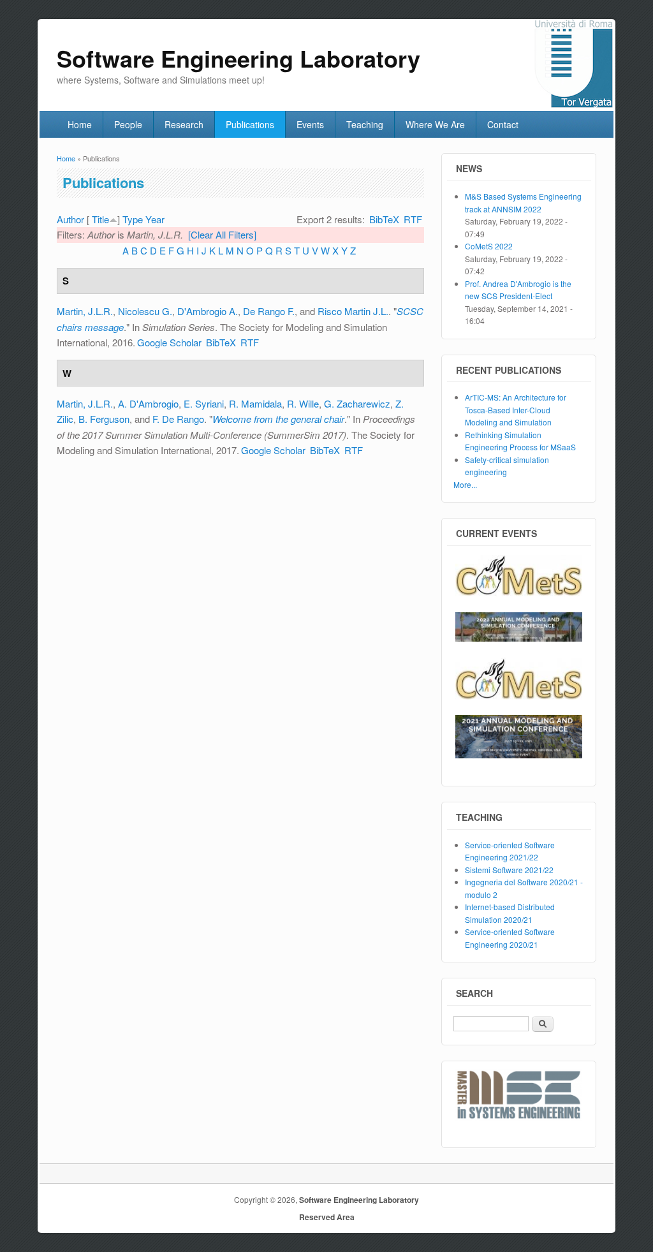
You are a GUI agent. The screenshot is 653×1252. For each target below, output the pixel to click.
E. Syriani (204, 403)
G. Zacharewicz (357, 403)
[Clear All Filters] (222, 234)
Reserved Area (327, 1217)
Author (70, 219)
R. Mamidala (255, 403)
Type (132, 219)
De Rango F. (269, 311)
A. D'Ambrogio (148, 403)
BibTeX (384, 219)
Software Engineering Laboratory (359, 1199)
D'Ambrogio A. (207, 311)
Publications (250, 124)
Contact (502, 124)
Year (155, 219)
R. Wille (303, 403)
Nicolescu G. (145, 311)
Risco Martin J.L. (353, 311)
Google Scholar (169, 342)
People (128, 124)
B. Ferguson (103, 418)
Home (80, 124)
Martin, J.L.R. (85, 311)
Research (184, 124)
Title (100, 219)
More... (465, 484)
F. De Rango (178, 418)
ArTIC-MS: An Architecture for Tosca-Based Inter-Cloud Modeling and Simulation (515, 409)
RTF (413, 219)
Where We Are (435, 124)
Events (310, 124)
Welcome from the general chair (278, 418)
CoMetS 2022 (489, 245)
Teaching (364, 124)
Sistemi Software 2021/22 (509, 869)
